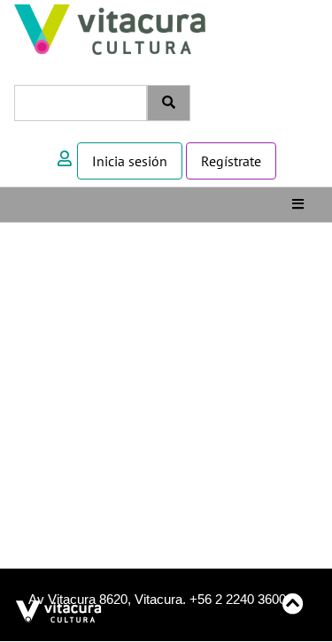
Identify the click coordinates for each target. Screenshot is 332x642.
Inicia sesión (129, 161)
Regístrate (231, 161)
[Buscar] (168, 103)
